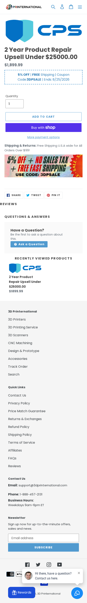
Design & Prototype (23, 351)
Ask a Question (31, 244)
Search (13, 374)
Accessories (17, 358)
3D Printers (17, 319)
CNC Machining (20, 343)
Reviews (14, 466)
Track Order (18, 366)
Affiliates (15, 450)
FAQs (12, 458)
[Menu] (79, 6)
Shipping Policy (20, 434)
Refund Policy (18, 426)
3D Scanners (18, 335)
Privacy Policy (19, 403)
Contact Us (17, 395)
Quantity (11, 96)
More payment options (43, 137)
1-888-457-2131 (31, 494)
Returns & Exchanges (25, 419)
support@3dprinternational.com (43, 485)
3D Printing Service (23, 327)
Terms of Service (21, 442)
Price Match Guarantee (27, 411)
